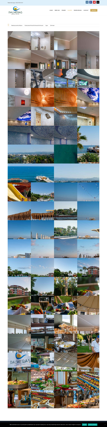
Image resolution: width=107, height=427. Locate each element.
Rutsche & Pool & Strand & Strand (34, 25)
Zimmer (52, 25)
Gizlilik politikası (93, 424)
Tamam (84, 424)
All (8, 25)
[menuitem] (8, 25)
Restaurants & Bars (16, 25)
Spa (47, 25)
